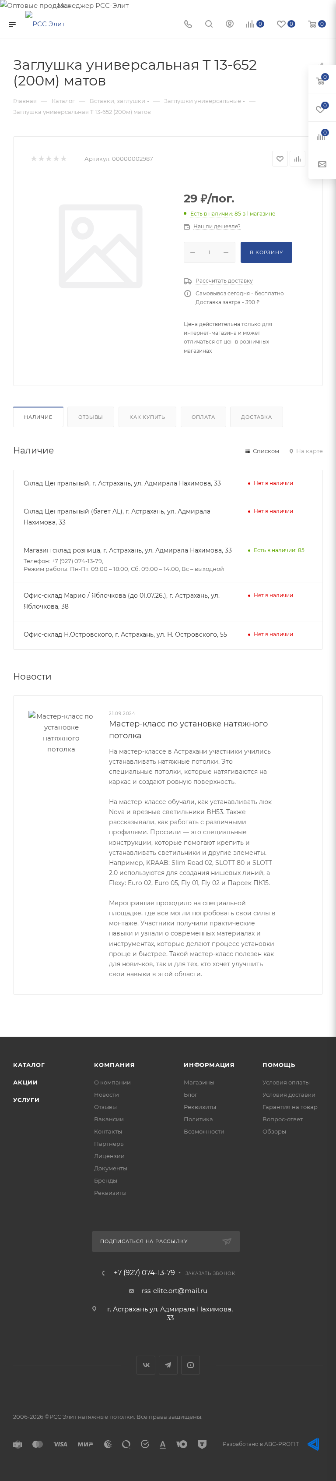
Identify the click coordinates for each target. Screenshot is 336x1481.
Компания (114, 1064)
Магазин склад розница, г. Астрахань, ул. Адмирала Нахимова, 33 (128, 550)
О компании (112, 1082)
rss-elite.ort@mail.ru (174, 1290)
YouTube (190, 1365)
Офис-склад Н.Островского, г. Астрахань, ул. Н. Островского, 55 (125, 634)
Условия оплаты (286, 1082)
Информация (209, 1064)
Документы (110, 1168)
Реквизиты (110, 1192)
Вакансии (109, 1119)
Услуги (26, 1099)
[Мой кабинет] (230, 25)
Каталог (29, 1064)
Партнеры (109, 1143)
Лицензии (109, 1155)
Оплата (203, 417)
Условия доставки (288, 1094)
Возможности (204, 1131)
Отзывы (90, 417)
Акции (25, 1082)
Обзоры (274, 1131)
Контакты (108, 1131)
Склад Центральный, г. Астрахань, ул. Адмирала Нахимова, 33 (122, 483)
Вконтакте (145, 1365)
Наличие (38, 417)
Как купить (147, 417)
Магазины (199, 1082)
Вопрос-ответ (282, 1119)
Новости (106, 1094)
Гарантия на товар (290, 1106)
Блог (190, 1094)
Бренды (105, 1180)
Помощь (278, 1064)
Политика (198, 1119)
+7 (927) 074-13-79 (144, 1272)
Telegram (168, 1365)
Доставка (256, 417)
